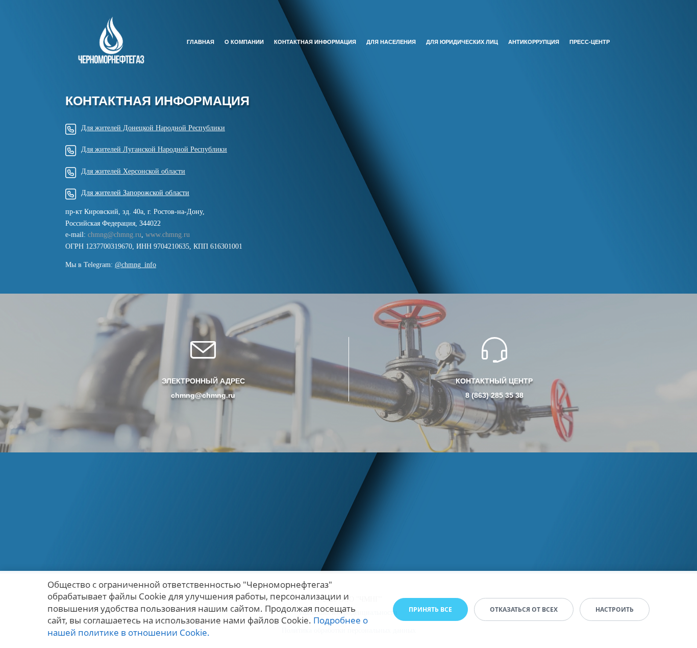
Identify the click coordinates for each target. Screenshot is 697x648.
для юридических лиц (462, 42)
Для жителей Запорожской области (135, 193)
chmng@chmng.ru (114, 234)
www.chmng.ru (167, 234)
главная (200, 42)
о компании (244, 42)
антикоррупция (533, 42)
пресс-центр (589, 42)
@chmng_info (135, 265)
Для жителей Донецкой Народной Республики (153, 128)
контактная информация (315, 42)
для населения (391, 42)
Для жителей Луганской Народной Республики (154, 149)
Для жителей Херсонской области (133, 171)
